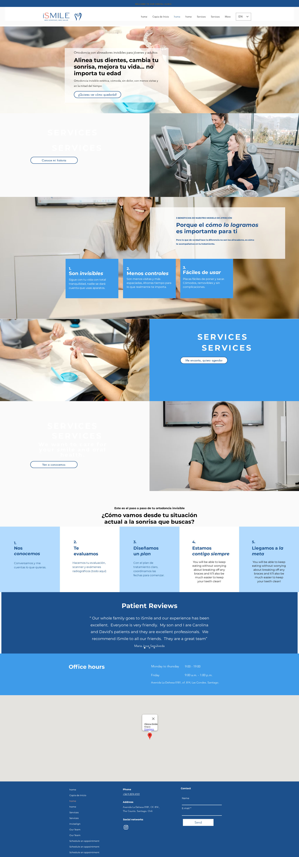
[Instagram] (126, 827)
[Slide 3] (154, 647)
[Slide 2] (149, 647)
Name (185, 798)
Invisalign (74, 823)
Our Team (74, 829)
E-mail (186, 808)
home (72, 789)
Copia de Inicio (77, 795)
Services (74, 812)
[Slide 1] (144, 647)
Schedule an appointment (84, 841)
